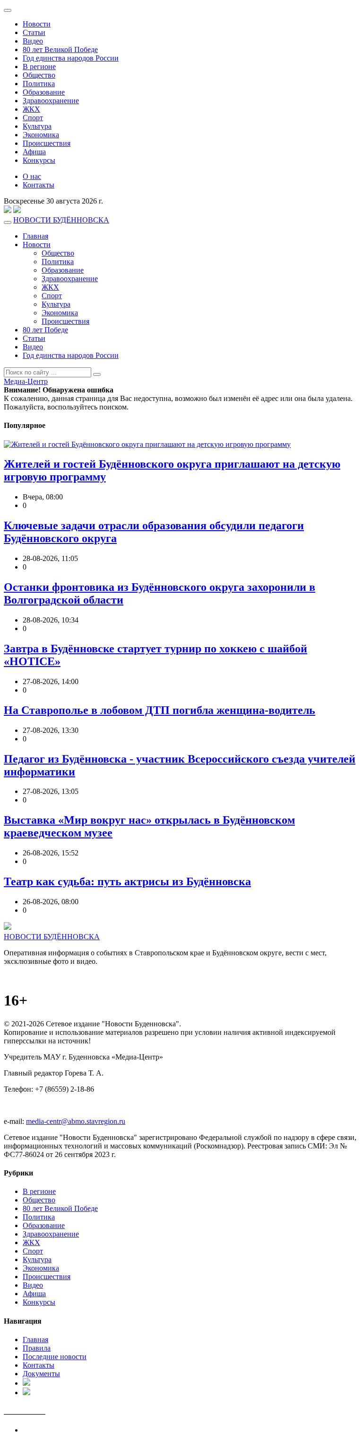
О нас (32, 176)
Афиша (34, 152)
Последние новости (54, 1357)
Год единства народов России (71, 58)
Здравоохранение (51, 101)
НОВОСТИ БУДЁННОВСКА (61, 220)
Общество (39, 75)
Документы (41, 1374)
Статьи (34, 32)
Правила (37, 1348)
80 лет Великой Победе (60, 49)
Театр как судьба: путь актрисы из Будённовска (127, 881)
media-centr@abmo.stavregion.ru (75, 1121)
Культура (37, 126)
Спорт (33, 118)
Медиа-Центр (26, 381)
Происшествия (46, 143)
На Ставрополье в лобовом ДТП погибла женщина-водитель (159, 710)
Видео (33, 41)
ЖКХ (31, 109)
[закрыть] (7, 10)
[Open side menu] (7, 222)
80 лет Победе (45, 330)
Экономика (41, 135)
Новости (37, 24)
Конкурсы (39, 160)
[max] (7, 211)
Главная (35, 236)
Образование (44, 92)
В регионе (39, 66)
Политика (39, 84)
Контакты (38, 185)
